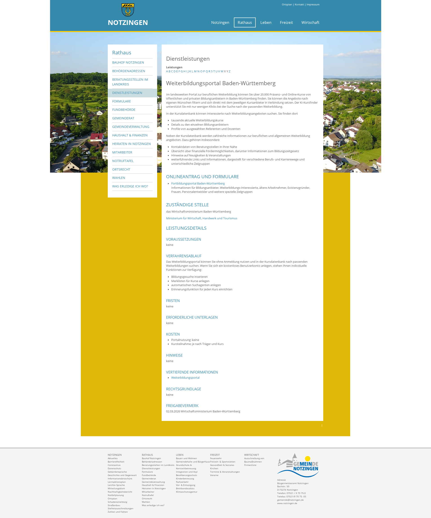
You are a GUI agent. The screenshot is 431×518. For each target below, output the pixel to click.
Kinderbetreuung (185, 478)
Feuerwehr (216, 458)
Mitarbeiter (122, 152)
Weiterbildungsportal (185, 378)
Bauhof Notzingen (128, 62)
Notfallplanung (116, 495)
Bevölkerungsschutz (186, 475)
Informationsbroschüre (120, 478)
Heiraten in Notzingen (131, 144)
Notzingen (220, 22)
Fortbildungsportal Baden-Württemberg (198, 183)
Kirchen (214, 468)
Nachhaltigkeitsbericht (120, 491)
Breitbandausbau (185, 488)
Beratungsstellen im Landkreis (130, 81)
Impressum (313, 4)
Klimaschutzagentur (186, 491)
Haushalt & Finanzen (130, 135)
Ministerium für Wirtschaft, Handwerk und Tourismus (201, 218)
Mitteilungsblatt (116, 488)
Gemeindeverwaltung (130, 126)
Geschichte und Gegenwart (122, 475)
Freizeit (286, 22)
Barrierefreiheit (116, 461)
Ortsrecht (121, 169)
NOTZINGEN (128, 22)
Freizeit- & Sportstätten (222, 461)
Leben (265, 22)
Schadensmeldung (117, 501)
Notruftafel (123, 161)
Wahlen (118, 178)
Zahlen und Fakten (118, 511)
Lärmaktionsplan (117, 481)
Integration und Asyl (187, 471)
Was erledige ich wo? (130, 186)
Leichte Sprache (116, 485)
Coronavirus (114, 465)
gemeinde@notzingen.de (290, 499)
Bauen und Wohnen (186, 458)
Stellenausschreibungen (120, 508)
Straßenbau (114, 505)
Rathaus (245, 22)
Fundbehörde (123, 109)
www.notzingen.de (287, 503)
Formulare (121, 101)
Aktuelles (113, 458)
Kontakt (299, 4)
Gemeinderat (123, 118)
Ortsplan (287, 4)
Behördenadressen (128, 71)
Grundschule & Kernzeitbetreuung (186, 466)
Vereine (214, 475)
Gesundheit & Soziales (222, 465)
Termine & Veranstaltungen (225, 471)
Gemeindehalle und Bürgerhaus (193, 461)
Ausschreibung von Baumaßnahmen (254, 460)
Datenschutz (114, 468)
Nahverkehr (182, 481)
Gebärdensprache (117, 471)
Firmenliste (250, 465)
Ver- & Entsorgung (185, 485)
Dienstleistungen (127, 93)
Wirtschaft (310, 22)
